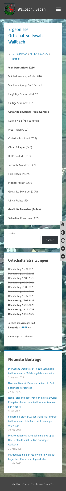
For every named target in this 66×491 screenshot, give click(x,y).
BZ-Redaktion (19, 54)
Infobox (16, 58)
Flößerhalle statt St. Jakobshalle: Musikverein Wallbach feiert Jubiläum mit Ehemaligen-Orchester (32, 421)
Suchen (12, 233)
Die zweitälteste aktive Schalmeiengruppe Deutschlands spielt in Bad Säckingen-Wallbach (31, 440)
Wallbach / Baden (32, 9)
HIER (25, 327)
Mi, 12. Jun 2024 (39, 54)
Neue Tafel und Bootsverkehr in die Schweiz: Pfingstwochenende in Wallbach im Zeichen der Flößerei (32, 402)
